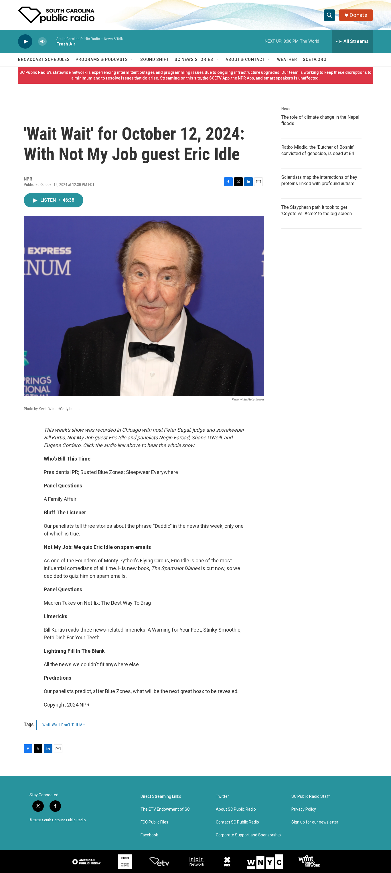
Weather (287, 59)
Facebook (149, 835)
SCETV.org (315, 59)
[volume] (42, 41)
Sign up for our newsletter (314, 822)
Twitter (222, 796)
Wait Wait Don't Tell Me (63, 725)
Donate (358, 15)
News (285, 108)
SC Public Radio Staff (310, 796)
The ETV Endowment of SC (165, 809)
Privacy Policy (303, 809)
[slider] (51, 41)
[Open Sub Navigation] (132, 59)
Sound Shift (154, 59)
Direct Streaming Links (161, 796)
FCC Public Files (154, 822)
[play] (25, 41)
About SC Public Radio (236, 809)
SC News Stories (194, 59)
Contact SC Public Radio (237, 822)
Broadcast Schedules (44, 59)
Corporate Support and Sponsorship (248, 835)
